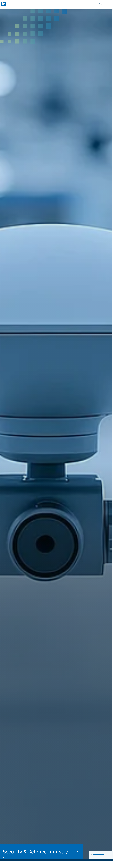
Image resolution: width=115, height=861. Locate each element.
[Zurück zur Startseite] (3, 4)
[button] (97, 854)
